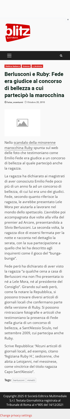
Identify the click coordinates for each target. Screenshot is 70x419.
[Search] (61, 55)
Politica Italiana (13, 66)
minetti (31, 380)
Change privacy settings (16, 415)
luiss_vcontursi (15, 102)
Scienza (26, 66)
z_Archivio (37, 66)
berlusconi (18, 380)
